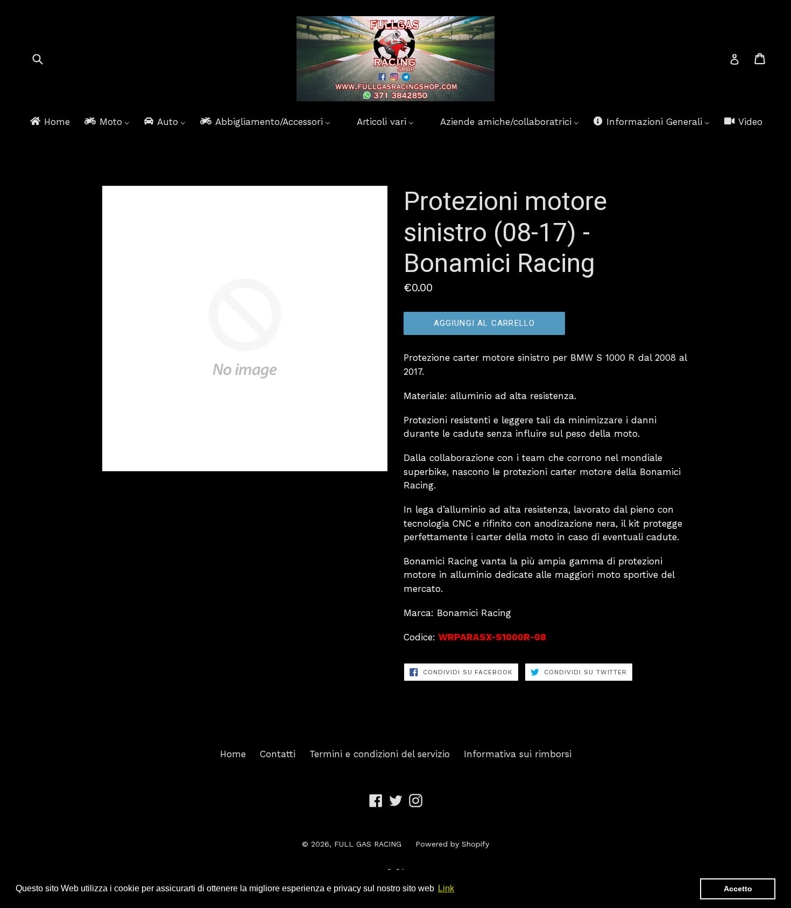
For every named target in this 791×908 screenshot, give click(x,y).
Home (233, 754)
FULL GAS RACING (367, 844)
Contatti (277, 754)
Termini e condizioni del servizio (379, 754)
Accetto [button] (738, 888)
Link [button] (446, 888)
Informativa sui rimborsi (517, 754)
